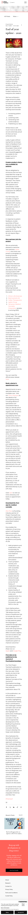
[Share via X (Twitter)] (10, 807)
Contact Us (8, 886)
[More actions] (21, 25)
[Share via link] (17, 807)
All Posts (7, 16)
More (15, 16)
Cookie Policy (9, 896)
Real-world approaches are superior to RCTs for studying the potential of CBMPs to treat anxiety (14, 832)
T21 (6, 802)
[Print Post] (21, 807)
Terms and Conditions (11, 892)
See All (20, 815)
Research (7, 883)
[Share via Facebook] (6, 807)
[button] (14, 870)
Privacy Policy (9, 889)
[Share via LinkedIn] (13, 807)
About (7, 880)
